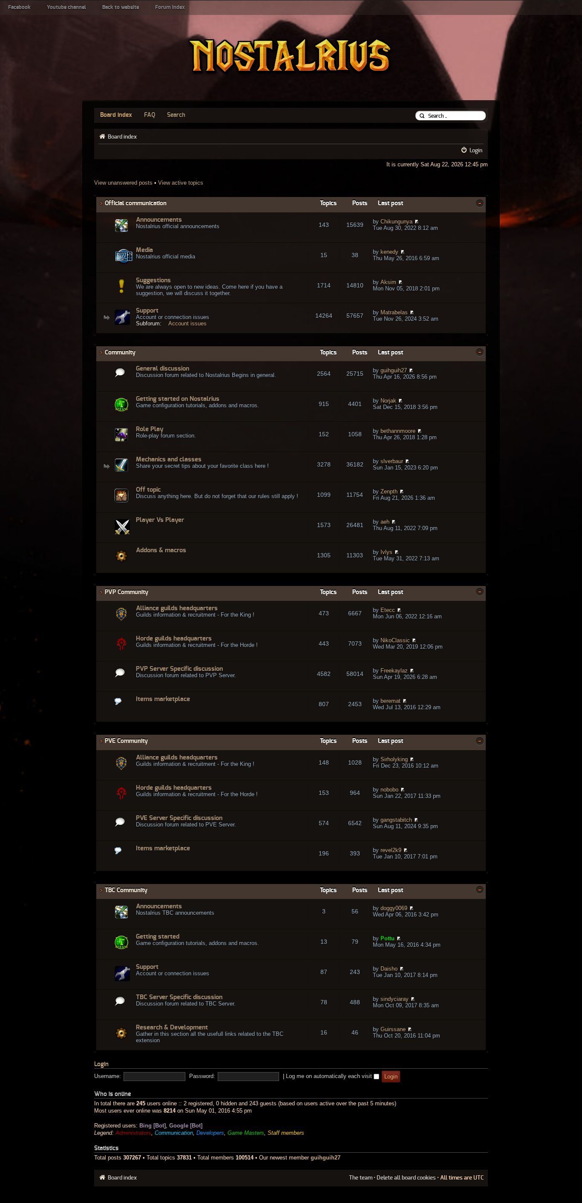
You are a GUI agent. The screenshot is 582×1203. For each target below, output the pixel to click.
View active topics (180, 183)
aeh (384, 522)
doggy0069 (393, 908)
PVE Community (126, 741)
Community (120, 352)
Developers (210, 1133)
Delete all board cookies (406, 1178)
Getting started (157, 936)
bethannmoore (397, 431)
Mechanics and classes (169, 459)
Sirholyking (394, 759)
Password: (202, 1076)
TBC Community (126, 890)
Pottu (387, 938)
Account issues (187, 323)
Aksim (388, 282)
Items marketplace (163, 699)
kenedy (389, 252)
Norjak (388, 400)
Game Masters (246, 1133)
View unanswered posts (123, 183)
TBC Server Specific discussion (179, 997)
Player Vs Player (160, 520)
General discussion (162, 368)
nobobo (389, 789)
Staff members (286, 1133)
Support (147, 310)
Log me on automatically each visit (330, 1076)
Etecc (387, 610)
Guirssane (393, 1029)
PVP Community (126, 592)
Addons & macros (161, 550)
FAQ (149, 115)
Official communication (136, 203)
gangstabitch (396, 820)
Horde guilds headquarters (174, 638)
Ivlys (386, 552)
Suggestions (153, 280)
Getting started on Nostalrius (177, 399)
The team (360, 1178)
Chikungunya (396, 221)
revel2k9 (390, 850)
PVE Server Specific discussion (179, 818)
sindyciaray (394, 999)
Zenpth (389, 491)
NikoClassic (395, 640)
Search (176, 115)
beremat (390, 701)
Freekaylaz (394, 670)
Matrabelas (394, 312)
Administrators (133, 1133)
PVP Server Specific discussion (179, 669)
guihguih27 (393, 370)
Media (144, 250)
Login (476, 151)
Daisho (389, 968)
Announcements (159, 220)
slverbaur (391, 461)
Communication (174, 1133)
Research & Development (172, 1027)
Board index (116, 115)
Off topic (148, 490)
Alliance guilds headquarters (177, 608)
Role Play (150, 429)
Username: (107, 1076)
